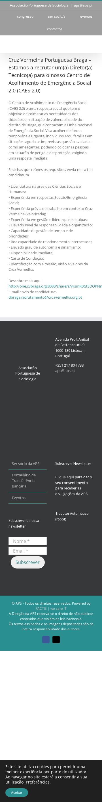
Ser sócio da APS (25, 463)
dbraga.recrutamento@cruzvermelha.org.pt (45, 297)
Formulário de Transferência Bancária (24, 480)
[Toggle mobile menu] (91, 44)
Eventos (19, 497)
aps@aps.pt (83, 5)
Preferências (38, 782)
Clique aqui (64, 476)
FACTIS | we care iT (51, 608)
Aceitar (16, 792)
